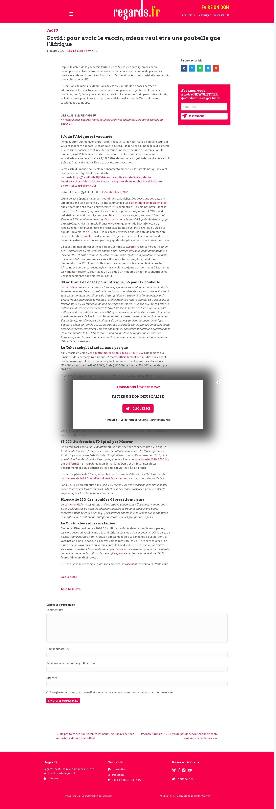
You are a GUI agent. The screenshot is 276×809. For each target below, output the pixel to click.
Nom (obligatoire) (57, 649)
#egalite (118, 181)
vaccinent (131, 564)
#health (148, 181)
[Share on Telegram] (208, 68)
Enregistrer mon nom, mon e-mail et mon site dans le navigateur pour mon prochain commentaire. (111, 692)
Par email (118, 775)
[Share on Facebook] (184, 68)
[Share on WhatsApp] (200, 68)
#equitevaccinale (71, 181)
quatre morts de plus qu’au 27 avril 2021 (119, 353)
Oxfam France (77, 287)
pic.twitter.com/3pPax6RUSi (78, 185)
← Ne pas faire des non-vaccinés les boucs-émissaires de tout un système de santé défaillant (95, 736)
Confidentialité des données (97, 796)
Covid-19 (91, 51)
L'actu (52, 30)
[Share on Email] (216, 68)
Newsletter (119, 769)
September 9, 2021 (117, 192)
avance (122, 553)
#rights (95, 181)
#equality (107, 181)
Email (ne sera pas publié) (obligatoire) (70, 663)
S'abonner (53, 778)
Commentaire (54, 610)
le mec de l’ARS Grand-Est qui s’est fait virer (94, 478)
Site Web (51, 678)
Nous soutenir (186, 779)
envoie (112, 223)
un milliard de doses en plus (148, 203)
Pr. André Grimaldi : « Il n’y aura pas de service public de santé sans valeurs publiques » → (179, 736)
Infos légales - (73, 796)
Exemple (86, 236)
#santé (157, 181)
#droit (87, 181)
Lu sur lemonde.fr (72, 504)
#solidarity (129, 177)
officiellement (127, 357)
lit (110, 215)
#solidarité (144, 177)
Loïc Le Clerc (75, 51)
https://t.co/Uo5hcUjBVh (88, 177)
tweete (130, 247)
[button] (228, 15)
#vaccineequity (113, 177)
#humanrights (133, 181)
